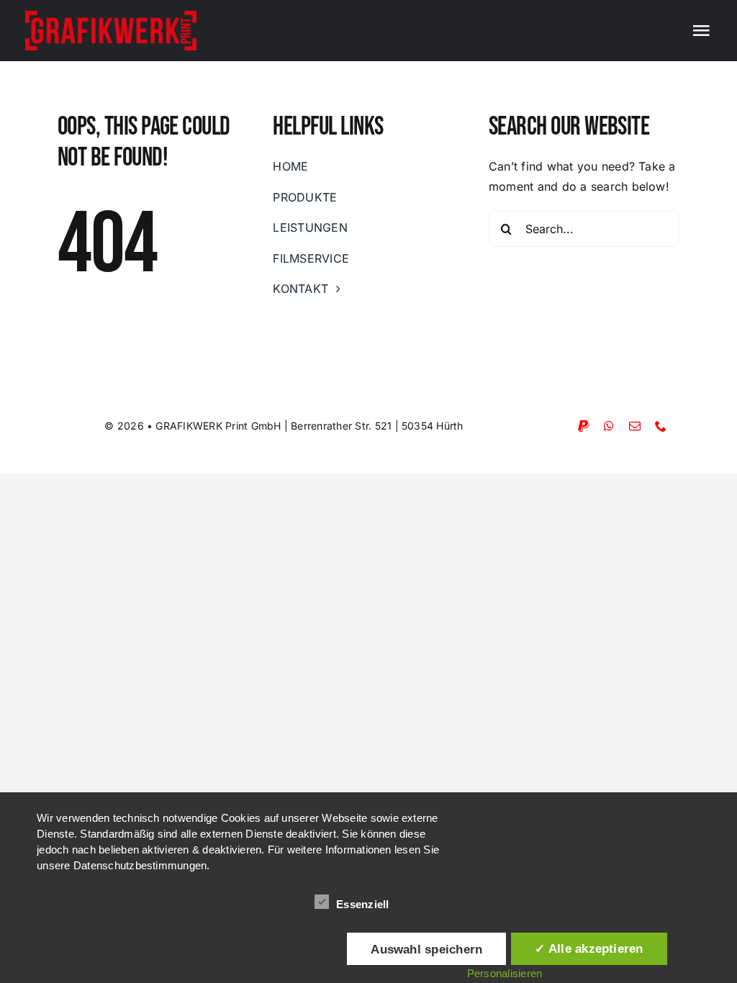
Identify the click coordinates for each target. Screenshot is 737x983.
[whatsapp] (609, 426)
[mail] (635, 426)
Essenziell (362, 904)
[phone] (660, 426)
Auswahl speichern (426, 949)
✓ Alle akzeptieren (589, 948)
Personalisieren (505, 973)
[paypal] (583, 426)
